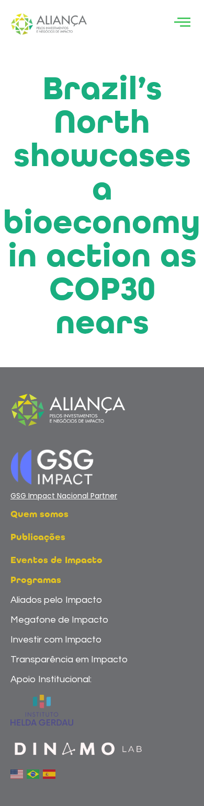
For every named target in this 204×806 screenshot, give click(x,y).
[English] (17, 773)
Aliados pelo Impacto (56, 600)
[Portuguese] (33, 773)
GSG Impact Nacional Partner (63, 495)
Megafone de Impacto (59, 620)
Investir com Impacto (55, 640)
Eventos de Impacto (56, 560)
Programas (35, 580)
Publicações (37, 537)
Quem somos (39, 514)
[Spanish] (49, 773)
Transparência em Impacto (69, 659)
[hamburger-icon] (182, 24)
